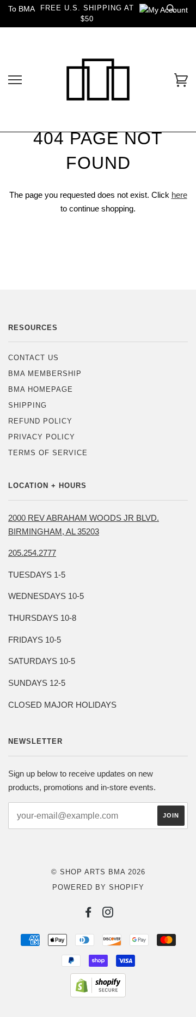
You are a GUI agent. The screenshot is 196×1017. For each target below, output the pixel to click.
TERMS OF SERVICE (48, 453)
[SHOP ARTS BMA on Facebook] (88, 914)
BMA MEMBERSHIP (45, 373)
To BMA (21, 8)
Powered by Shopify (98, 887)
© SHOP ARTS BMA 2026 (98, 872)
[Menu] (15, 80)
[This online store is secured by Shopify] (98, 994)
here (179, 194)
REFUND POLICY (40, 421)
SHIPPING (27, 405)
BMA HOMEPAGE (40, 389)
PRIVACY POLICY (41, 437)
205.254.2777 (32, 552)
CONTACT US (33, 358)
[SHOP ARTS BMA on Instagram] (108, 914)
